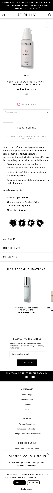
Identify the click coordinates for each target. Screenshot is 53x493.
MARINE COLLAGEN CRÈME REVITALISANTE (26, 309)
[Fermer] (48, 454)
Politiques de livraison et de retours (27, 434)
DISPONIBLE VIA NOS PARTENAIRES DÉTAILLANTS (26, 137)
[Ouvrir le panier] (49, 15)
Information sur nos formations (27, 448)
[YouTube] (33, 377)
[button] (23, 89)
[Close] (50, 472)
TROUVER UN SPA (26, 128)
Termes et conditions (27, 424)
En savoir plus (31, 477)
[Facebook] (20, 377)
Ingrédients (12, 248)
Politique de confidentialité (27, 429)
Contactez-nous (27, 400)
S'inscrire (27, 363)
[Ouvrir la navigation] (3, 14)
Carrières (27, 404)
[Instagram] (26, 377)
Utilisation (11, 257)
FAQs (27, 409)
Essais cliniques (27, 395)
